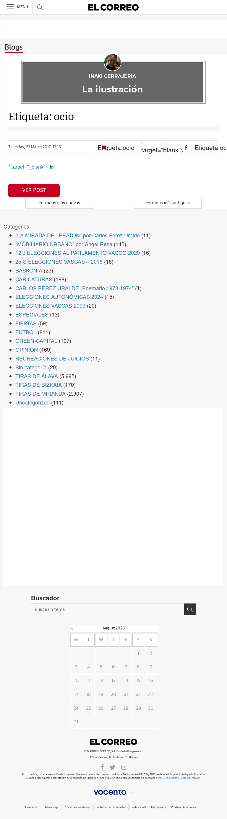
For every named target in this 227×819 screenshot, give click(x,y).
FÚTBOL (25, 332)
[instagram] (124, 766)
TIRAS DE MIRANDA (40, 393)
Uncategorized (32, 402)
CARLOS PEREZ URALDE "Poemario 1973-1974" (74, 288)
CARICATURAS (33, 279)
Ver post (34, 190)
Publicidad (138, 807)
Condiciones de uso (78, 807)
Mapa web (158, 807)
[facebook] (102, 766)
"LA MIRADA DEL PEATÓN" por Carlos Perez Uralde (77, 235)
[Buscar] (190, 609)
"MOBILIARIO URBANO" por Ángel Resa (63, 244)
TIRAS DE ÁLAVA (36, 376)
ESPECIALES (31, 314)
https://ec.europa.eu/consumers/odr (178, 778)
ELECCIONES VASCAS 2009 (50, 305)
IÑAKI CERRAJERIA (112, 76)
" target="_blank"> (29, 166)
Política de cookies (183, 807)
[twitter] (112, 766)
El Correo (113, 742)
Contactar (31, 807)
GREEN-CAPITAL (36, 340)
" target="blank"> (164, 147)
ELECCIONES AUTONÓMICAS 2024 (59, 296)
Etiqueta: (115, 147)
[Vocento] (113, 792)
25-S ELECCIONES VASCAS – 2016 (59, 261)
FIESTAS (26, 323)
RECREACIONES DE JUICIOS (52, 358)
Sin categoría (31, 367)
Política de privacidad (111, 807)
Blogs (14, 47)
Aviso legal (51, 807)
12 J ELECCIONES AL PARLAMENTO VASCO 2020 (77, 252)
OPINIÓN (26, 349)
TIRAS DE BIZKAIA (38, 384)
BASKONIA (28, 270)
